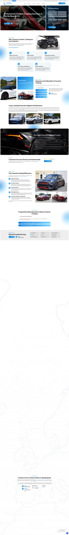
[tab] (41, 88)
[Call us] (12, 24)
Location (25, 488)
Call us (22, 96)
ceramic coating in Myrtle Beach (22, 176)
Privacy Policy (50, 24)
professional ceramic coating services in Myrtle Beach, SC (43, 479)
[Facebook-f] (63, 0)
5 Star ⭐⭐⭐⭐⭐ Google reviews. (9, 0)
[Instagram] (64, 0)
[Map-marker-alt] (65, 0)
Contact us (18, 482)
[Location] (23, 489)
